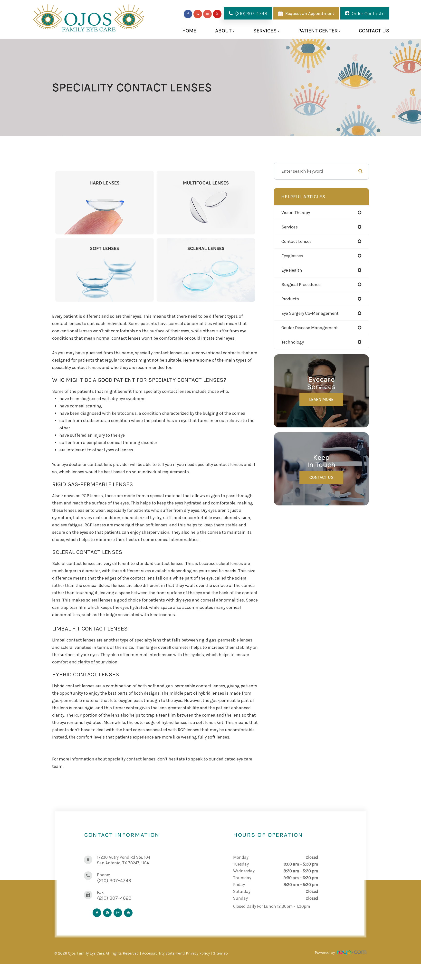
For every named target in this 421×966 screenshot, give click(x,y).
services (289, 227)
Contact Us (374, 31)
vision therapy (295, 212)
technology (292, 342)
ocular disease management (309, 327)
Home (189, 31)
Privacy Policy (198, 953)
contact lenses (296, 241)
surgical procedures (301, 284)
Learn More (321, 399)
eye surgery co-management (310, 313)
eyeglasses (292, 255)
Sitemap (220, 953)
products (290, 299)
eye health (291, 270)
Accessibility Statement (163, 953)
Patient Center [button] (318, 31)
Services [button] (265, 31)
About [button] (223, 31)
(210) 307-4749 (251, 13)
